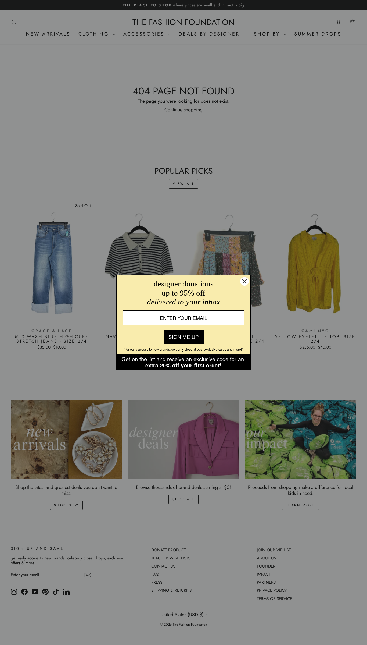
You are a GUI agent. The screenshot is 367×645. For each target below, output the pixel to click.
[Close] (244, 281)
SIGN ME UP (183, 336)
